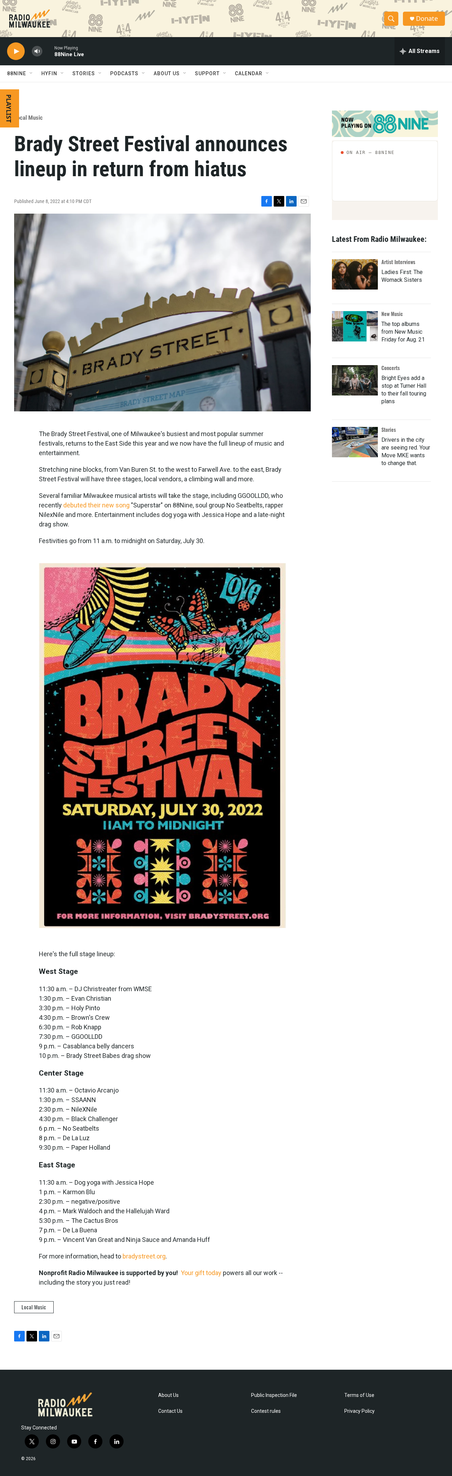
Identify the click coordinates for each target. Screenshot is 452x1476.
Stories (388, 429)
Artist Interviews (398, 262)
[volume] (37, 51)
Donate (427, 18)
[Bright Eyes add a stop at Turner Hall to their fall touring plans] (355, 380)
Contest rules (266, 1411)
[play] (16, 51)
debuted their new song (96, 505)
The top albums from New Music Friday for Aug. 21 (403, 332)
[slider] (48, 51)
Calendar (248, 73)
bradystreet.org (144, 1256)
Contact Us (170, 1411)
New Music (392, 313)
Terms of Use (359, 1395)
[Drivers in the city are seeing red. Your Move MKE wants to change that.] (355, 442)
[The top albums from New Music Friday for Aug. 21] (355, 326)
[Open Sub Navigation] (31, 73)
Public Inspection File (274, 1395)
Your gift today (201, 1272)
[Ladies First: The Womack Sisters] (355, 274)
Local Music (28, 117)
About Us (168, 1395)
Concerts (390, 367)
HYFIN (49, 73)
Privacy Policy (359, 1411)
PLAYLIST (9, 108)
